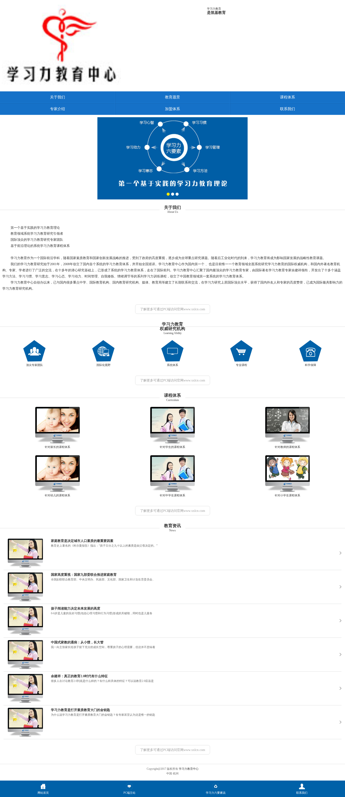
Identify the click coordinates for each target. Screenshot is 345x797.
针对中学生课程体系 (172, 495)
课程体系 (287, 97)
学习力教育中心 (189, 768)
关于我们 (57, 97)
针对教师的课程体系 (287, 447)
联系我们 (287, 109)
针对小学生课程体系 (287, 495)
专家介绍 (57, 109)
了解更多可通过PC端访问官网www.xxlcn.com (172, 309)
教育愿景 (172, 97)
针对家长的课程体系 (57, 447)
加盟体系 (172, 109)
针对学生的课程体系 (172, 447)
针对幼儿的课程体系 (57, 495)
